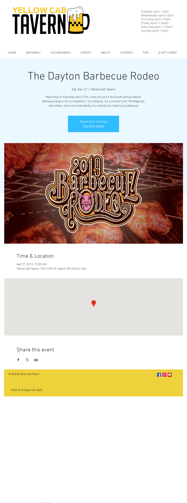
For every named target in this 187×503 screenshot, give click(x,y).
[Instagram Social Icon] (164, 375)
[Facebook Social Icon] (159, 375)
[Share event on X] (27, 359)
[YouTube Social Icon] (170, 375)
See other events (93, 126)
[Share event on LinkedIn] (36, 359)
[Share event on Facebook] (18, 359)
